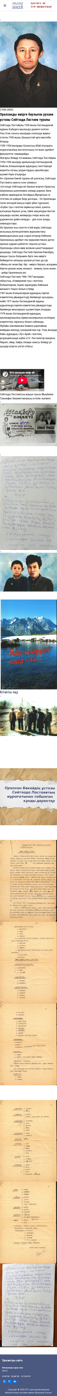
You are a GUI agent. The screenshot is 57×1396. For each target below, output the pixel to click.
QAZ (33, 3)
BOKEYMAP (45, 7)
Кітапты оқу (9, 692)
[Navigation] (5, 5)
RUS (38, 3)
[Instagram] (5, 1381)
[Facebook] (10, 1381)
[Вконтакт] (15, 1381)
